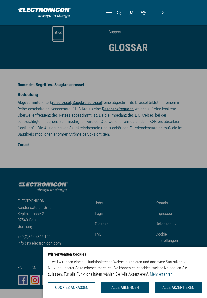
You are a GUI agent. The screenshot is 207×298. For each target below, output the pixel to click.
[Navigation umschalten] (109, 12)
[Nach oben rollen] (195, 286)
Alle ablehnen (125, 287)
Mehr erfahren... (162, 274)
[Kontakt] (143, 12)
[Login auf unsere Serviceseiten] (131, 12)
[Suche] (119, 12)
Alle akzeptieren (178, 287)
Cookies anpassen (71, 287)
